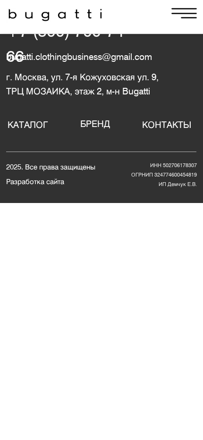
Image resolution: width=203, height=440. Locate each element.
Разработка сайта (35, 182)
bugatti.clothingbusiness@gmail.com (79, 56)
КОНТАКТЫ (166, 124)
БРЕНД (95, 123)
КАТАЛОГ (28, 124)
